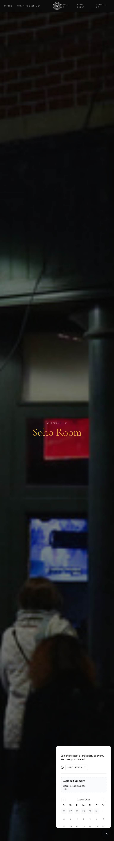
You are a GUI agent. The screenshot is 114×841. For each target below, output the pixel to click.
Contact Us (101, 6)
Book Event (81, 6)
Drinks (8, 6)
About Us (65, 6)
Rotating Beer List (29, 6)
